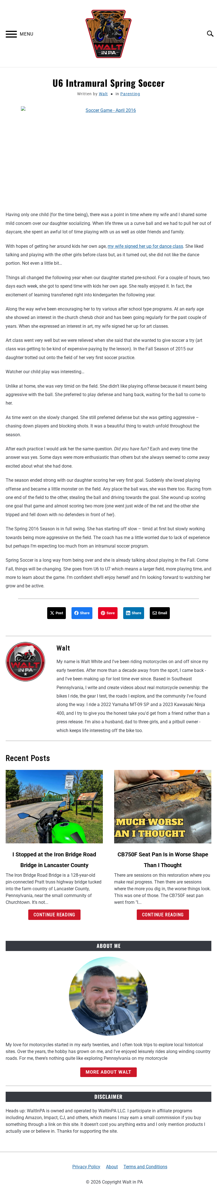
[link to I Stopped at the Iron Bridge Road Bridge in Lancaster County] (54, 806)
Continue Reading (54, 914)
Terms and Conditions (145, 1166)
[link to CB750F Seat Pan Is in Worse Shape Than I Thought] (162, 806)
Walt (103, 94)
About (112, 1166)
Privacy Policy (86, 1166)
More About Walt (108, 1072)
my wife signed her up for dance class (145, 246)
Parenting (130, 94)
